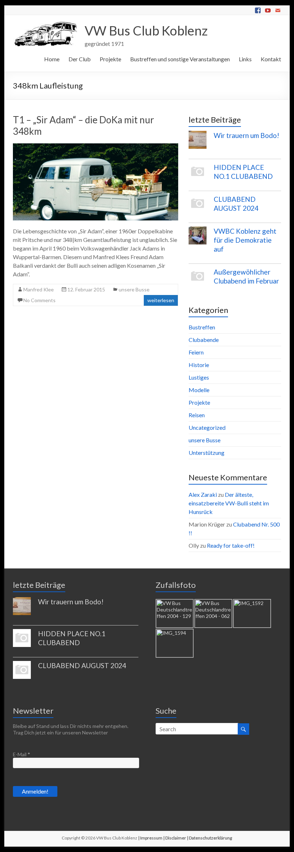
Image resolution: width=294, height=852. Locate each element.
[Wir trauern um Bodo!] (198, 143)
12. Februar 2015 (86, 289)
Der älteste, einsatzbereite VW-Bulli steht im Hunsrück (229, 503)
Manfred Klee (38, 289)
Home (52, 59)
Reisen (197, 414)
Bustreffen (202, 327)
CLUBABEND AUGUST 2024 (82, 665)
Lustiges (199, 377)
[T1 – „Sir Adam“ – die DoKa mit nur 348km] (95, 146)
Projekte (110, 59)
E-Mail (21, 754)
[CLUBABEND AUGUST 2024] (198, 207)
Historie (199, 364)
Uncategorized (207, 427)
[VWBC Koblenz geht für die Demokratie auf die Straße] (198, 239)
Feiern (196, 352)
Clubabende (204, 339)
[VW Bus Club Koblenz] (45, 23)
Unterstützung (206, 452)
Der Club (79, 59)
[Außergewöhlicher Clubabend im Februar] (198, 279)
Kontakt (271, 59)
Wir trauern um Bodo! (246, 135)
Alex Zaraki (203, 494)
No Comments (39, 300)
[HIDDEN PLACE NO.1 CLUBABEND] (198, 175)
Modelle (199, 389)
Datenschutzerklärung (210, 838)
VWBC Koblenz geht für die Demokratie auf (245, 240)
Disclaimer (175, 838)
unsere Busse (134, 289)
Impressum (151, 838)
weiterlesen (160, 300)
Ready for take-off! (231, 545)
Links (245, 59)
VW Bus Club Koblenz (146, 30)
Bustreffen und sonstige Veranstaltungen (180, 59)
